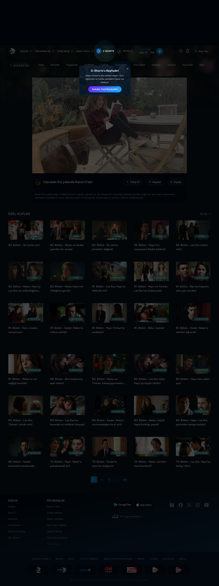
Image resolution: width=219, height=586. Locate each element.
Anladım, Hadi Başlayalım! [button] (105, 89)
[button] (127, 69)
